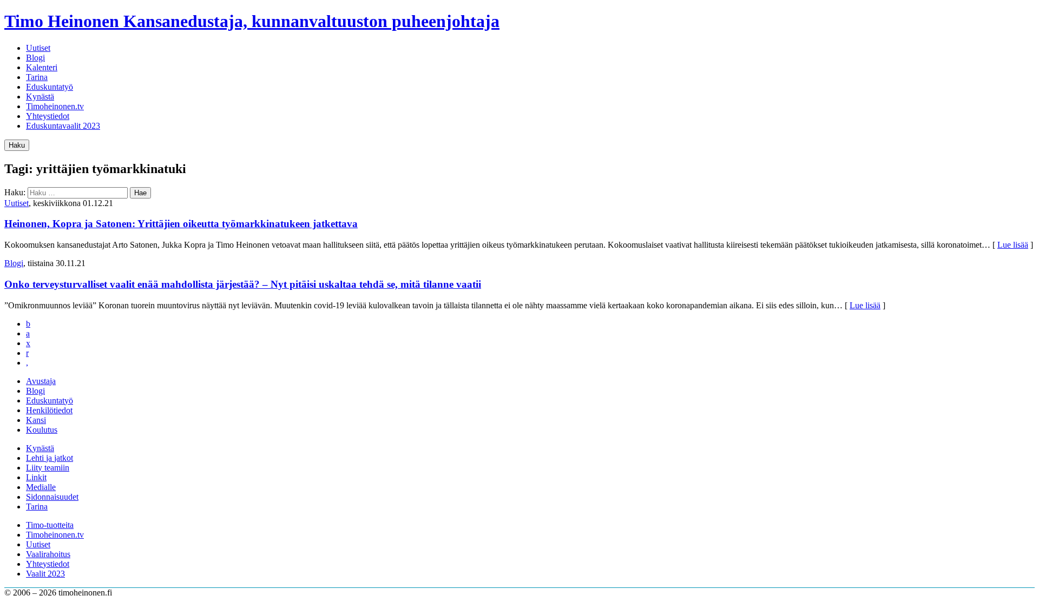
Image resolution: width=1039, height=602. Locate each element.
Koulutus (41, 429)
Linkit (36, 477)
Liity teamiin (47, 467)
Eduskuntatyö (49, 86)
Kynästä (40, 96)
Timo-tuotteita (50, 525)
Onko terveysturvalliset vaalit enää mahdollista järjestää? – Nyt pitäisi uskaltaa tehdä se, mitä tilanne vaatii (242, 284)
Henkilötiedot (49, 410)
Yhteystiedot (47, 116)
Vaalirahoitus (48, 554)
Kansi (36, 420)
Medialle (41, 487)
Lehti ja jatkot (49, 457)
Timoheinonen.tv (55, 106)
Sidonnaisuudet (52, 496)
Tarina (37, 77)
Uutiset (38, 47)
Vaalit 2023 (45, 573)
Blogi (35, 57)
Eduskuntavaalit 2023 (63, 125)
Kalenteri (41, 67)
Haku (17, 145)
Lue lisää (1012, 244)
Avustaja (41, 381)
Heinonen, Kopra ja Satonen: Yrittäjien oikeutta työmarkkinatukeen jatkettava (181, 223)
